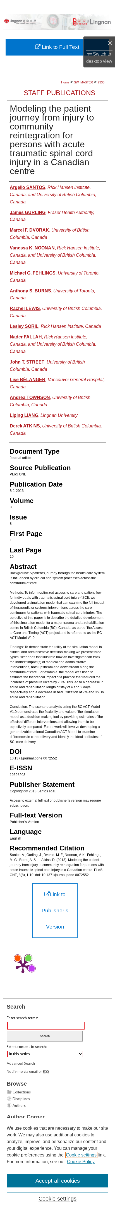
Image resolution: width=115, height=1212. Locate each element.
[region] (57, 1165)
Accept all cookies (57, 1181)
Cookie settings (81, 1155)
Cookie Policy (81, 1161)
